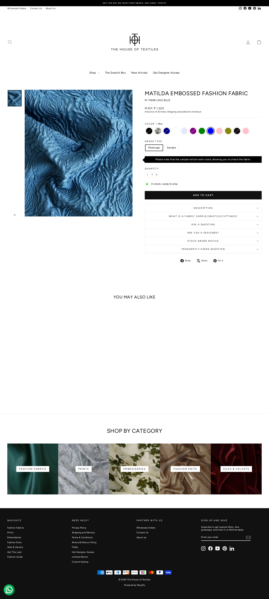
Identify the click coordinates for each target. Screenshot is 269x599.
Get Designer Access (166, 72)
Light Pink (245, 131)
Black (149, 131)
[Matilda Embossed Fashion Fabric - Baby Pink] (50, 391)
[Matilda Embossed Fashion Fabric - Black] (10, 391)
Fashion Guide (15, 557)
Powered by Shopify (134, 585)
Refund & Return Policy (84, 542)
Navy (166, 131)
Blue (210, 131)
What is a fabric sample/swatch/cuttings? (203, 216)
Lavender (184, 131)
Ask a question (203, 224)
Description (203, 208)
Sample (171, 147)
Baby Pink (219, 131)
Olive (228, 131)
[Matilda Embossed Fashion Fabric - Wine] (60, 391)
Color (154, 124)
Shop (93, 72)
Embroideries (14, 537)
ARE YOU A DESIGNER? (203, 232)
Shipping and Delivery (83, 532)
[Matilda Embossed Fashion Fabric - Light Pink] (65, 391)
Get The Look (14, 552)
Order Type (153, 141)
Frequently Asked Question (203, 249)
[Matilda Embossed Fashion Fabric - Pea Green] (40, 391)
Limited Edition (80, 557)
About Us (50, 8)
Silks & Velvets (15, 547)
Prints (10, 532)
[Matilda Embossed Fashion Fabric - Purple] (35, 391)
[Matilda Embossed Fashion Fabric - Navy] (20, 391)
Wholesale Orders (16, 8)
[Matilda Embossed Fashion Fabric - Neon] (25, 391)
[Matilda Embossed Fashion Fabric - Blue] (45, 391)
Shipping (172, 111)
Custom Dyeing (80, 562)
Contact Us (36, 8)
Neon (175, 131)
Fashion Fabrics (15, 527)
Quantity (152, 168)
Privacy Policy (79, 527)
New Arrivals (139, 72)
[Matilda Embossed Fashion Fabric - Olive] (55, 391)
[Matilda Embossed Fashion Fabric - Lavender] (30, 391)
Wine (237, 131)
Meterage (154, 147)
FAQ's (75, 547)
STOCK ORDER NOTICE (203, 241)
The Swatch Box (115, 72)
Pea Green (202, 131)
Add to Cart (37, 376)
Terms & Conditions (82, 537)
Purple (193, 131)
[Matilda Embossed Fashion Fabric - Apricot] (15, 391)
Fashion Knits (14, 542)
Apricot (158, 131)
